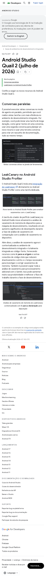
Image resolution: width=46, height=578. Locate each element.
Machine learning (8, 397)
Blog (3, 379)
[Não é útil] (17, 54)
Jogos (4, 393)
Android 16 (6, 453)
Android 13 (6, 464)
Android (5, 360)
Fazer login (38, 3)
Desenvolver (23, 46)
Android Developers (9, 46)
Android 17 (6, 449)
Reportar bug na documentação (14, 512)
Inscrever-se (36, 566)
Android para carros (10, 435)
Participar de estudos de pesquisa (15, 520)
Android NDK (7, 498)
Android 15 (6, 457)
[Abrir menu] (3, 3)
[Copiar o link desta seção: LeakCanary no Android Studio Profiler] (24, 178)
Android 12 (6, 468)
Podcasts (5, 383)
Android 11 (6, 472)
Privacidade (6, 409)
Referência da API (9, 490)
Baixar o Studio (7, 494)
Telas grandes (7, 423)
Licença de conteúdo (33, 330)
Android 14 (6, 461)
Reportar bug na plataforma (13, 508)
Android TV (6, 439)
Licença (17, 560)
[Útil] (13, 54)
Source (4, 371)
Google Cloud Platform (11, 547)
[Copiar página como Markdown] (25, 72)
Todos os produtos (10, 551)
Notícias (5, 375)
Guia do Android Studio (11, 482)
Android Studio (10, 10)
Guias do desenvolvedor (11, 486)
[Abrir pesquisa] (24, 2)
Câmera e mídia (8, 405)
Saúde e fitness (8, 401)
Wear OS (5, 427)
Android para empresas (11, 364)
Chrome (5, 539)
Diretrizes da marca (30, 560)
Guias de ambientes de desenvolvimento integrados (24, 49)
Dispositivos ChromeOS (11, 431)
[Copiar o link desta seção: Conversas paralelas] (32, 104)
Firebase (5, 543)
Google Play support (10, 516)
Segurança (6, 368)
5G (3, 413)
